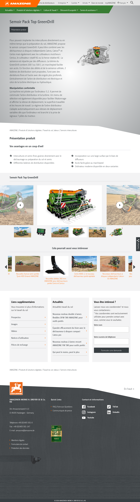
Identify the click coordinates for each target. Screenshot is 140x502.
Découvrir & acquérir (68, 10)
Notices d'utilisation (20, 338)
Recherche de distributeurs (44, 3)
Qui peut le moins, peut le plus (66, 352)
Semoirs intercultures (68, 130)
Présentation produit (18, 29)
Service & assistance (88, 10)
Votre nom (98, 325)
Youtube (90, 417)
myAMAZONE (110, 3)
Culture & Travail (50, 10)
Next (119, 205)
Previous (20, 205)
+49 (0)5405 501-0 (25, 422)
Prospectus (16, 317)
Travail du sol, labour (51, 130)
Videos (14, 331)
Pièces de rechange (19, 345)
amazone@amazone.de (25, 430)
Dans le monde (97, 3)
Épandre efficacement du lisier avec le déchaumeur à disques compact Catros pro (69, 331)
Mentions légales (17, 440)
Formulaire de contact (19, 444)
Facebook (91, 406)
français (123, 3)
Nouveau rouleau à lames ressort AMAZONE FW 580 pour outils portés (69, 343)
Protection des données (20, 448)
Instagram (91, 412)
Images (14, 324)
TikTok (115, 406)
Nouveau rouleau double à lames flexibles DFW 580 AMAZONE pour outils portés (68, 317)
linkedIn (115, 412)
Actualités (9, 10)
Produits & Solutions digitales (28, 10)
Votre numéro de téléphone (105, 337)
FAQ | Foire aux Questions (62, 406)
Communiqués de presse (62, 410)
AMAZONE (14, 130)
